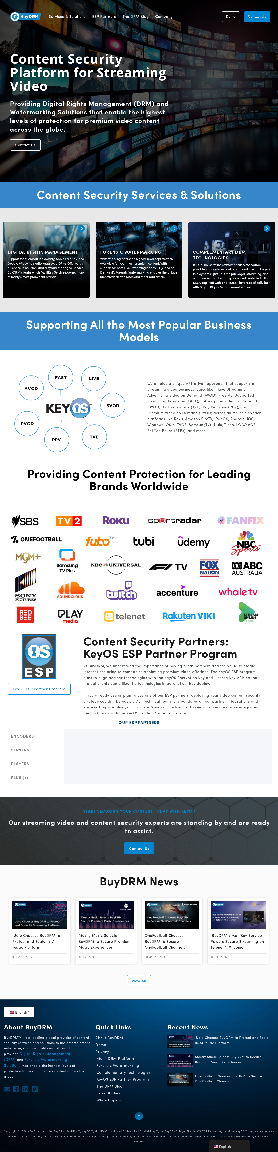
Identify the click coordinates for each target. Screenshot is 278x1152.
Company (164, 16)
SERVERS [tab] (20, 749)
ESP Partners (104, 16)
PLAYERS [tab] (20, 763)
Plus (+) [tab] (19, 777)
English (20, 1012)
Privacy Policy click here (252, 1136)
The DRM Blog (136, 16)
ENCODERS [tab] (22, 736)
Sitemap (139, 1141)
